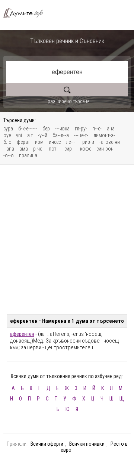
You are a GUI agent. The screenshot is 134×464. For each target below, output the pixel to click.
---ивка (62, 129)
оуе (7, 135)
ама (23, 149)
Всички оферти (47, 444)
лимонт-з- (104, 135)
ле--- (70, 142)
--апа (8, 149)
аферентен (22, 334)
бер (46, 129)
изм (39, 142)
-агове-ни (109, 142)
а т (30, 135)
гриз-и (87, 142)
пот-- (54, 149)
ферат (23, 142)
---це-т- (81, 135)
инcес (55, 142)
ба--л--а (60, 135)
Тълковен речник (26, 13)
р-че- (38, 149)
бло (7, 142)
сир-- (69, 149)
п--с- (97, 129)
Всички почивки (87, 444)
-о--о (8, 155)
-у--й (42, 135)
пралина (28, 155)
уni (19, 135)
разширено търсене (68, 101)
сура (8, 129)
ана (111, 129)
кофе (85, 149)
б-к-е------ (27, 129)
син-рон (105, 149)
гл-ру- (81, 129)
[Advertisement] (67, 239)
